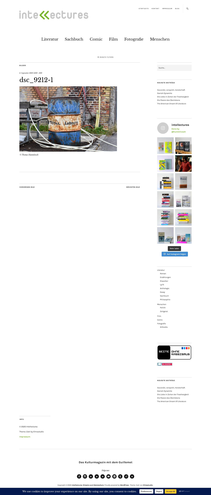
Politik (162, 308)
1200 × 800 (38, 73)
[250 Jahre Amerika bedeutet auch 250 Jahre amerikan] (165, 181)
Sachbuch (74, 39)
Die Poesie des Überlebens (168, 100)
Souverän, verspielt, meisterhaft (171, 90)
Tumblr (120, 478)
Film (113, 39)
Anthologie (164, 288)
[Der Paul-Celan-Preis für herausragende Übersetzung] (165, 235)
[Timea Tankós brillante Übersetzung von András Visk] (183, 181)
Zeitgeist (164, 311)
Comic (96, 39)
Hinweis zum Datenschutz (93, 485)
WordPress (124, 485)
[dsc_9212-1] (68, 150)
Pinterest (132, 478)
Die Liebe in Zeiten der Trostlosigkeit (173, 97)
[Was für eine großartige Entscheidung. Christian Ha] (165, 145)
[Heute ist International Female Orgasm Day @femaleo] (183, 217)
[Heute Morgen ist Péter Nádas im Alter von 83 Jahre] (183, 145)
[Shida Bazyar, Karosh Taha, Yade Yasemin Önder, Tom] (165, 217)
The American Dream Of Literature (171, 104)
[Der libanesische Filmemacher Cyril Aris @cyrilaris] (183, 163)
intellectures (77, 485)
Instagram (85, 478)
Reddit (126, 478)
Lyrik (162, 285)
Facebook (79, 478)
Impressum (167, 8)
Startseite (144, 8)
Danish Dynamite (164, 93)
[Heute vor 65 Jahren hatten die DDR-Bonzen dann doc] (183, 199)
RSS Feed (102, 478)
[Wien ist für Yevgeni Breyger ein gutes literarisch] (165, 163)
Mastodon (97, 478)
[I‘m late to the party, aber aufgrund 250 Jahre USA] (165, 199)
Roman (163, 273)
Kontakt (155, 8)
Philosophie (165, 299)
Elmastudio (148, 485)
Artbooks (164, 327)
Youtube (108, 478)
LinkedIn (114, 478)
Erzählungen (165, 277)
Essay (162, 292)
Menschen (160, 39)
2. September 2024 (26, 73)
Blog (177, 8)
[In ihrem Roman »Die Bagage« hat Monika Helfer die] (183, 235)
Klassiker (164, 281)
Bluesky (91, 478)
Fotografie (134, 39)
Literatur (49, 39)
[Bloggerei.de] (164, 365)
